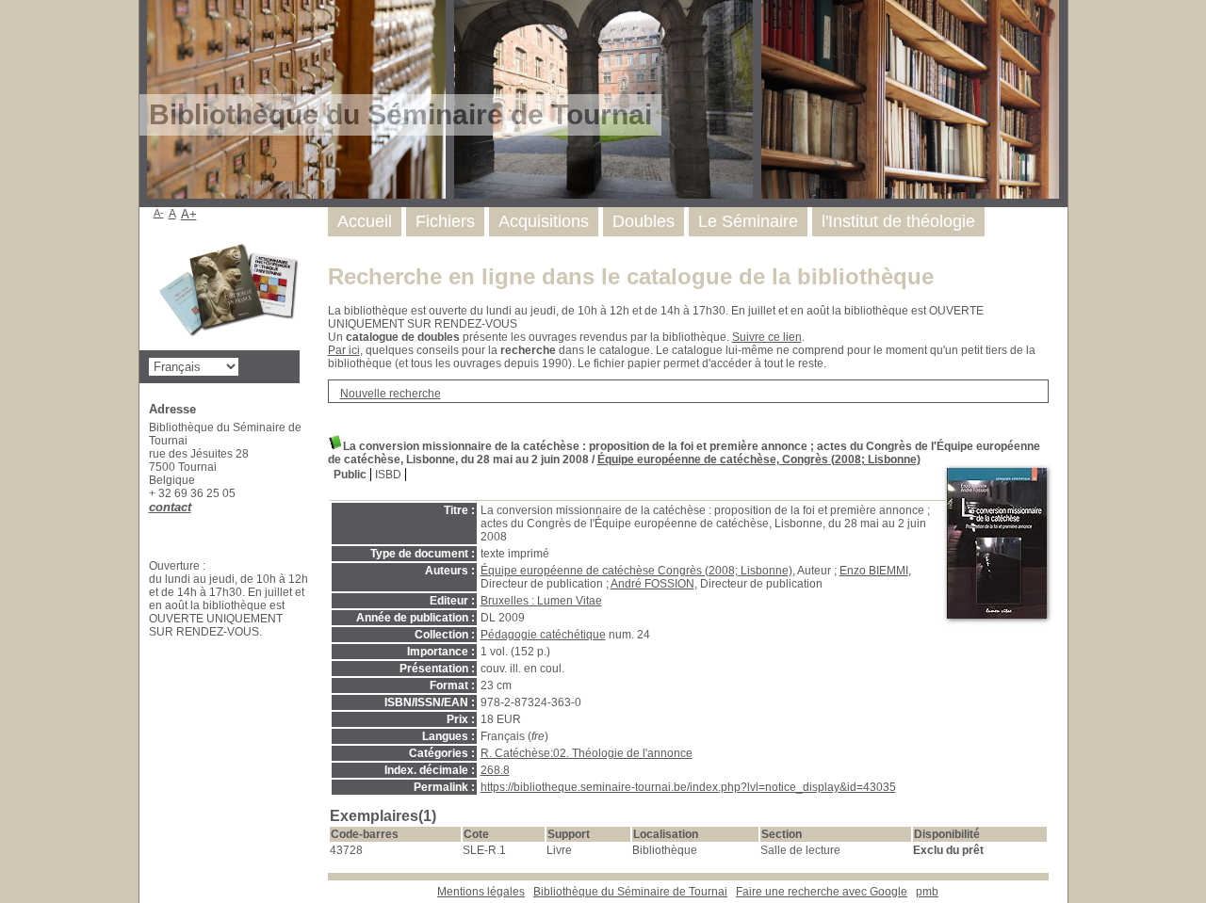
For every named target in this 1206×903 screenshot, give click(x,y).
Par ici (344, 350)
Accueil (364, 221)
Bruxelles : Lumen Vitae (541, 600)
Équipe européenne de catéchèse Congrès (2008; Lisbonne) (636, 570)
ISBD (388, 474)
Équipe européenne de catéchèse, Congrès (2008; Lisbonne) (759, 459)
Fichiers (445, 221)
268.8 (495, 770)
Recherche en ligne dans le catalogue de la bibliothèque (631, 276)
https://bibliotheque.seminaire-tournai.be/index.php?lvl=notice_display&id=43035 (688, 787)
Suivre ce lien (767, 337)
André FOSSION (652, 583)
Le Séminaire (748, 221)
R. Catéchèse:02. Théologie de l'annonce (587, 753)
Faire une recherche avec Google (821, 891)
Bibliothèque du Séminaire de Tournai (630, 891)
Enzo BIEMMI (873, 570)
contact (170, 507)
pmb (927, 891)
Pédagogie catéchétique (543, 634)
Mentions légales (481, 891)
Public (350, 474)
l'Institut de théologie (898, 221)
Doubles (643, 221)
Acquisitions (543, 221)
